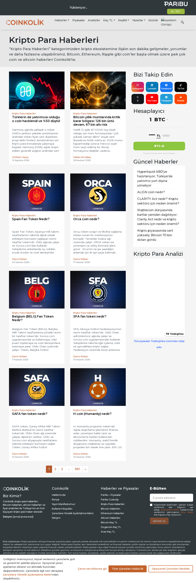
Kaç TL (108, 20)
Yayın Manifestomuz (63, 504)
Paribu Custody (110, 499)
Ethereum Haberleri (112, 513)
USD (166, 135)
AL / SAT (176, 11)
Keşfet (122, 20)
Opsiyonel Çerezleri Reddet (170, 568)
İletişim (56, 517)
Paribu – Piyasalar (111, 494)
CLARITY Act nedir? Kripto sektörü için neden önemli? (158, 201)
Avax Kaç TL (108, 531)
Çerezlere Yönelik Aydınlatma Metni (73, 513)
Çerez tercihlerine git (92, 568)
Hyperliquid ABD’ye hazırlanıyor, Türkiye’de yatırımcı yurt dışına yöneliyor (154, 178)
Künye (55, 499)
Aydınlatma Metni (170, 510)
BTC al (159, 146)
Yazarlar (137, 20)
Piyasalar (78, 20)
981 (77, 469)
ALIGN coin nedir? (151, 192)
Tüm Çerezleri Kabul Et (127, 568)
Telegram (166, 100)
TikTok (180, 88)
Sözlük (153, 20)
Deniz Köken (19, 259)
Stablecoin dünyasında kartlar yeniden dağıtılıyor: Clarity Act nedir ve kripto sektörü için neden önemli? (158, 217)
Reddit (180, 100)
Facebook (166, 88)
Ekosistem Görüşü (168, 22)
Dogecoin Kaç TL (111, 527)
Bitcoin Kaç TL (109, 522)
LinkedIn (152, 88)
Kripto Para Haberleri (113, 504)
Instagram (137, 88)
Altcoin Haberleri (110, 517)
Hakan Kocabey (82, 157)
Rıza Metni (187, 512)
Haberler (61, 20)
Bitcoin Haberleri (110, 508)
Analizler (94, 20)
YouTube (152, 100)
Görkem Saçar (20, 157)
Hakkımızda (58, 494)
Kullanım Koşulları (62, 508)
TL (159, 135)
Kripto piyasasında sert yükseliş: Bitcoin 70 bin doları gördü (155, 235)
